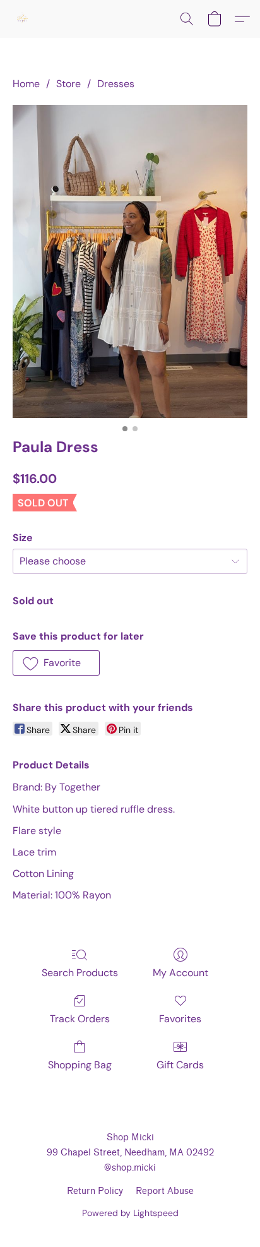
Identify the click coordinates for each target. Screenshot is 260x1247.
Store (68, 83)
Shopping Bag (80, 1064)
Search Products (80, 972)
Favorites (180, 1018)
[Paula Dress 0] (130, 261)
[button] (22, 19)
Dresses (115, 83)
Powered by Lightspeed (130, 1213)
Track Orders (80, 1018)
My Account (180, 972)
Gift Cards (180, 1064)
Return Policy (95, 1191)
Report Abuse (165, 1191)
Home (26, 83)
